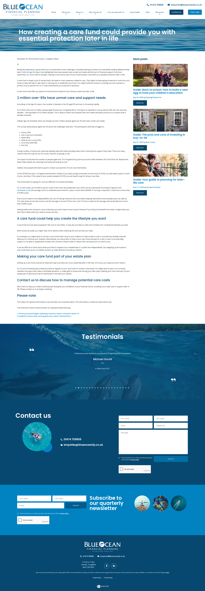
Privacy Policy (108, 578)
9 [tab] (98, 387)
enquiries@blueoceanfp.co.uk (186, 4)
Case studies (135, 12)
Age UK (32, 72)
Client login (195, 12)
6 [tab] (90, 387)
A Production (102, 586)
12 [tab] (107, 387)
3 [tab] (82, 387)
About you (66, 12)
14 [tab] (112, 387)
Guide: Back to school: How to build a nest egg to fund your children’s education (160, 91)
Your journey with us (116, 12)
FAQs (148, 12)
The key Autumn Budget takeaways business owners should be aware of (48, 313)
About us (79, 12)
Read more (140, 103)
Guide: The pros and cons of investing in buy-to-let (159, 136)
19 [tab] (126, 387)
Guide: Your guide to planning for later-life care (159, 181)
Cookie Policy (97, 578)
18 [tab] (123, 387)
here (167, 572)
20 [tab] (129, 387)
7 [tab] (93, 387)
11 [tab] (104, 387)
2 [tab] (79, 387)
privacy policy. (135, 460)
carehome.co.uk (23, 190)
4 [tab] (84, 387)
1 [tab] (76, 387)
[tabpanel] (102, 362)
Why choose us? (95, 12)
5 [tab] (87, 387)
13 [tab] (109, 387)
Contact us (176, 12)
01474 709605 (156, 4)
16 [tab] (118, 387)
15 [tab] (115, 387)
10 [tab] (101, 387)
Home (53, 12)
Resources (159, 12)
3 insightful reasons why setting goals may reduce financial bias (43, 316)
